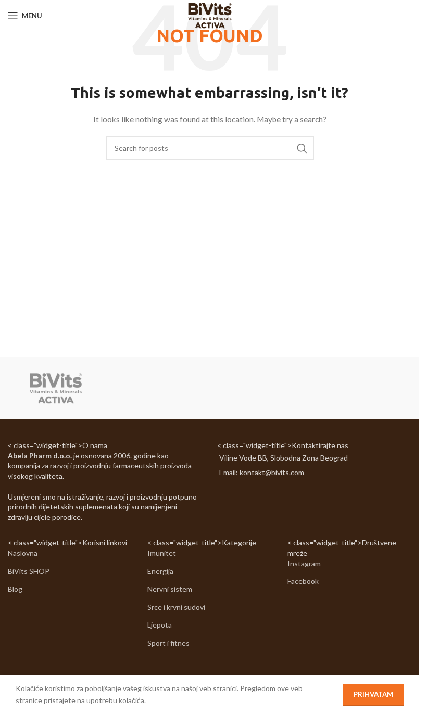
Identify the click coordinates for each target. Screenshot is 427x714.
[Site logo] (209, 14)
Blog (15, 588)
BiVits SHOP (28, 571)
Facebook (303, 581)
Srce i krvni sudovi (176, 607)
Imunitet (161, 553)
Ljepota (159, 624)
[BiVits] (55, 388)
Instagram (304, 563)
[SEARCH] (302, 148)
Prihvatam (373, 694)
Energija (160, 571)
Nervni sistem (169, 588)
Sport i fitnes (168, 643)
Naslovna (22, 553)
